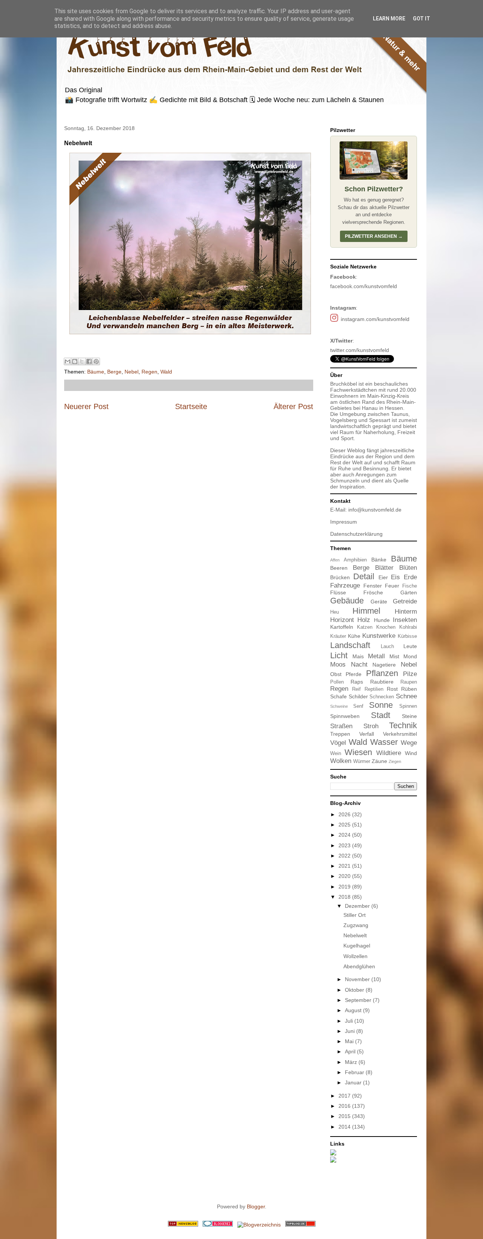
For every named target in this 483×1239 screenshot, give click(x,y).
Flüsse (338, 592)
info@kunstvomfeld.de (374, 510)
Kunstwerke (378, 635)
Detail (363, 576)
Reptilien (374, 689)
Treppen (340, 734)
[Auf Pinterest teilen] (96, 361)
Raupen (408, 682)
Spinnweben (345, 716)
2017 (345, 1096)
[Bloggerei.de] (218, 1225)
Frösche (373, 592)
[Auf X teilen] (82, 361)
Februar (355, 1072)
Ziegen (395, 761)
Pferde (353, 674)
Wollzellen (355, 956)
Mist (394, 656)
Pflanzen (382, 673)
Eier (383, 577)
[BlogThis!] (74, 361)
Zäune (379, 761)
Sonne (381, 705)
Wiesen (358, 752)
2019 (345, 887)
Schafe (338, 696)
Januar (354, 1082)
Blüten (408, 567)
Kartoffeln (341, 627)
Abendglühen (359, 966)
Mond (410, 656)
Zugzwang (355, 925)
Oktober (355, 990)
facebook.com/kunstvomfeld (363, 286)
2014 (345, 1127)
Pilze (410, 674)
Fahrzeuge (345, 585)
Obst (335, 674)
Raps (357, 682)
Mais (358, 656)
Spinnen (408, 706)
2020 (345, 876)
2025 (345, 825)
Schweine (339, 706)
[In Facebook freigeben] (89, 361)
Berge (114, 372)
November (358, 979)
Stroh (370, 726)
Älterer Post (293, 406)
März (351, 1062)
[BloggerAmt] (259, 1225)
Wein (335, 753)
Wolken (340, 760)
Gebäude (347, 600)
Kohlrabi (408, 627)
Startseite (191, 406)
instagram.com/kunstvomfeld (375, 319)
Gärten (408, 592)
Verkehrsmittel (400, 734)
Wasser (384, 742)
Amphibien (355, 560)
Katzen (364, 627)
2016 (345, 1106)
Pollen (337, 682)
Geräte (379, 602)
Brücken (340, 577)
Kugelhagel (356, 946)
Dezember (358, 906)
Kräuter (338, 636)
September (359, 1000)
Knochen (385, 627)
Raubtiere (382, 682)
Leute (410, 646)
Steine (409, 716)
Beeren (339, 568)
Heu (334, 612)
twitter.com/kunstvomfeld (359, 350)
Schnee (406, 696)
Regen (149, 372)
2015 (345, 1116)
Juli (349, 1021)
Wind (411, 753)
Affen (335, 560)
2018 (345, 897)
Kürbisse (407, 636)
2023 (345, 845)
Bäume (95, 372)
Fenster (372, 586)
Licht (339, 655)
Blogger (256, 1206)
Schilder (358, 696)
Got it (421, 19)
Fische (409, 586)
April (351, 1051)
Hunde (382, 620)
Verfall (366, 734)
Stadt (380, 715)
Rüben (409, 689)
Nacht (359, 664)
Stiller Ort (354, 915)
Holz (363, 619)
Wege (409, 742)
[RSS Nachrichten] (183, 1225)
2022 (345, 856)
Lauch (387, 646)
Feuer (392, 586)
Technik (403, 725)
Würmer (361, 761)
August (354, 1010)
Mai (350, 1041)
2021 (345, 866)
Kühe (354, 636)
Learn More (389, 19)
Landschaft (350, 645)
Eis (395, 577)
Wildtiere (388, 753)
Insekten (405, 619)
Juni (350, 1031)
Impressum (343, 522)
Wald (166, 372)
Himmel (366, 611)
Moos (338, 664)
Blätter (384, 567)
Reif (356, 689)
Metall (376, 656)
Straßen (341, 726)
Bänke (378, 560)
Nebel (131, 372)
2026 (345, 814)
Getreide (405, 601)
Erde (410, 577)
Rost (392, 689)
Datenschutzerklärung (356, 534)
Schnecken (381, 696)
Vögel (338, 742)
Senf (358, 706)
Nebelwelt (355, 935)
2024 (345, 835)
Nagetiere (384, 665)
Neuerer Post (86, 406)
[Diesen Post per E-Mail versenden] (67, 361)
